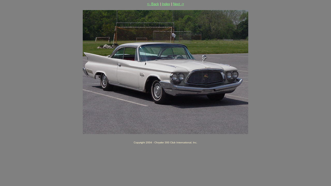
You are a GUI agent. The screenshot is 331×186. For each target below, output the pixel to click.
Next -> (178, 4)
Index (166, 4)
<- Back (153, 4)
